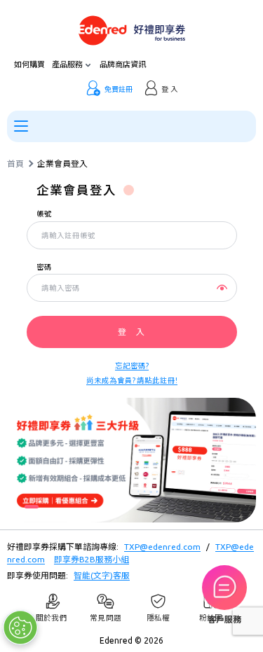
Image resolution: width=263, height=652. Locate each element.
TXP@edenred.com (162, 546)
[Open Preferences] (20, 627)
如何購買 (29, 65)
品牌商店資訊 (123, 65)
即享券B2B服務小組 (91, 559)
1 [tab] (32, 506)
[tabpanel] (131, 460)
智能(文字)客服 (102, 575)
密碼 (44, 267)
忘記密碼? (132, 365)
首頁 (15, 164)
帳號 (44, 214)
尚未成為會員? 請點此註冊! (131, 380)
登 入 (131, 331)
